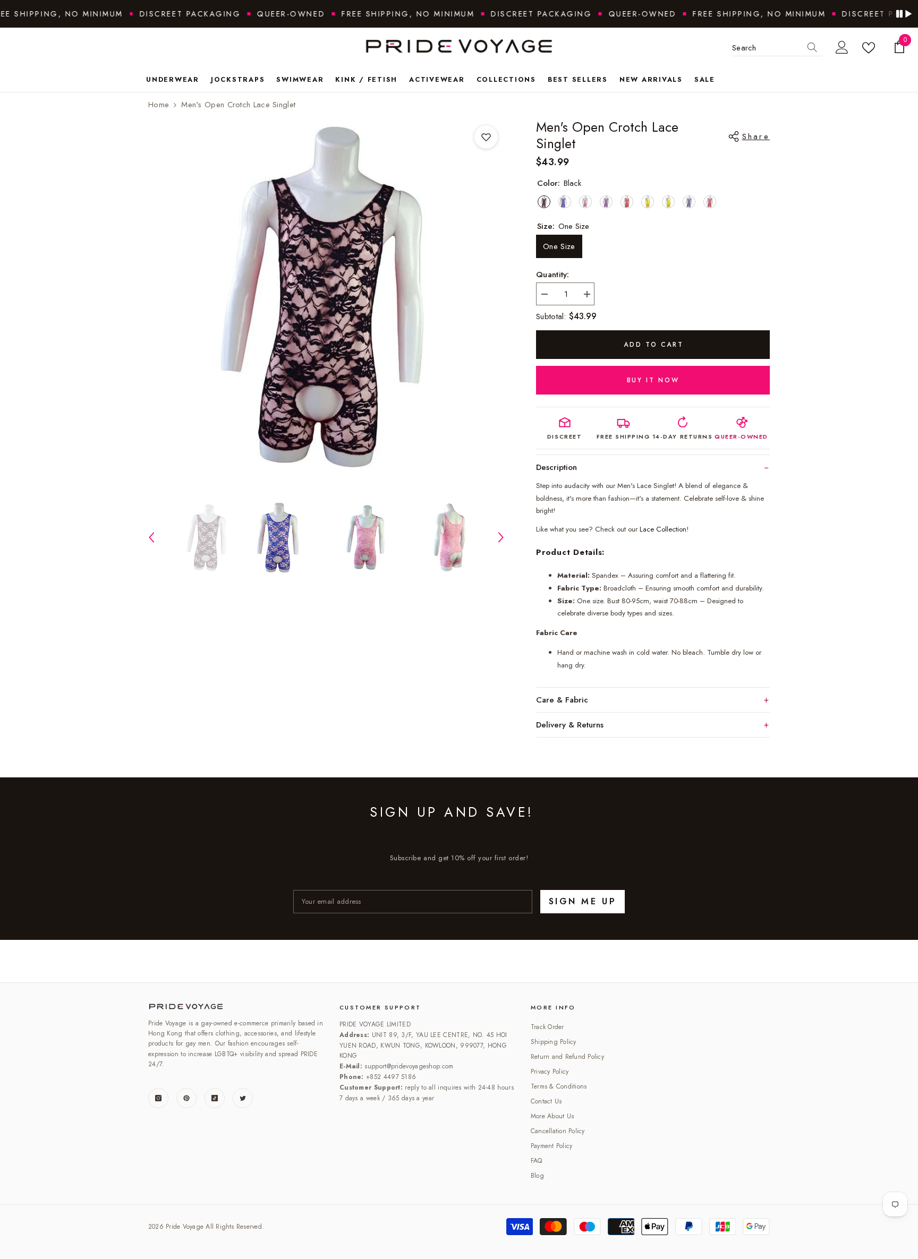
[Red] (627, 202)
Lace (663, 529)
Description (556, 467)
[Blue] (565, 202)
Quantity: (553, 274)
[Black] (544, 202)
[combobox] (767, 48)
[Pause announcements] (904, 14)
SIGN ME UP (582, 901)
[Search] (812, 48)
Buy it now (653, 380)
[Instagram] (158, 1098)
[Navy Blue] (689, 202)
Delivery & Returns (570, 725)
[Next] (501, 537)
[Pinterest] (186, 1098)
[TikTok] (215, 1098)
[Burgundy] (710, 202)
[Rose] (668, 202)
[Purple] (606, 202)
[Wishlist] (870, 47)
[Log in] (842, 47)
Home (158, 104)
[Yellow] (648, 202)
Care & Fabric (562, 700)
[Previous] (151, 537)
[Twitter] (243, 1098)
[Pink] (585, 202)
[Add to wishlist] (486, 137)
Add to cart (653, 344)
